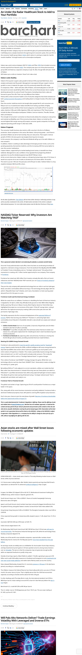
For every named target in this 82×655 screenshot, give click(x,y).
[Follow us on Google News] (20, 22)
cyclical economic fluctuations (13, 99)
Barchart (10, 18)
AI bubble (8, 550)
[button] (80, 9)
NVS (59, 20)
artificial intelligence (32, 484)
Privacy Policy (70, 74)
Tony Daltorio (19, 199)
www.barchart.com (9, 193)
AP (8, 434)
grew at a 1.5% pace (39, 564)
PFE (59, 32)
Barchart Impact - (5, 221)
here (51, 204)
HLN (59, 24)
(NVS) (21, 67)
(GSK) (29, 65)
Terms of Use (62, 74)
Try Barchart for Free (75, 5)
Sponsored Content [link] (27, 221)
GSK (59, 28)
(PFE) (39, 65)
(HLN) (24, 55)
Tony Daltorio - (4, 18)
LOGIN (66, 5)
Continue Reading (8, 606)
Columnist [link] (24, 18)
